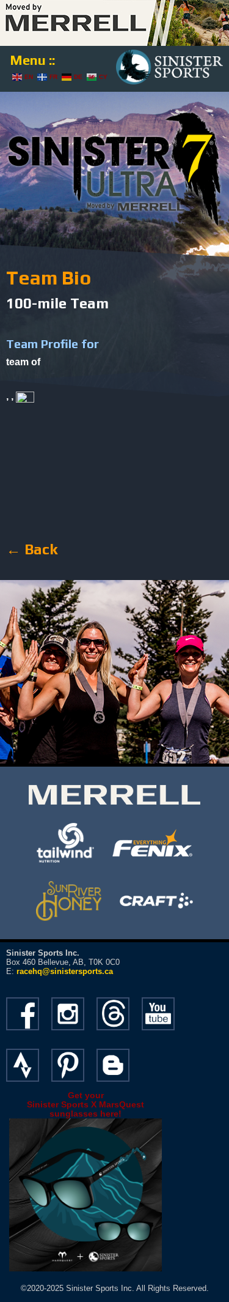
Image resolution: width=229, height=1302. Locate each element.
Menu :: (32, 60)
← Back (31, 549)
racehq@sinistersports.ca (64, 971)
